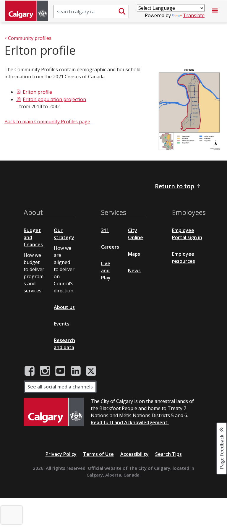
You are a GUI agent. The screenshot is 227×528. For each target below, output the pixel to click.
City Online (135, 234)
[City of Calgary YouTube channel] (60, 371)
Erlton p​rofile (37, 92)
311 (105, 230)
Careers (110, 247)
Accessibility (134, 454)
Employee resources (183, 257)
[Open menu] (215, 11)
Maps (134, 254)
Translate (194, 15)
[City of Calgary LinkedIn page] (76, 371)
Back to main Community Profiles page (47, 121)
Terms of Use (98, 454)
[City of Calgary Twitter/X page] (91, 371)
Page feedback (221, 451)
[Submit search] (122, 11)
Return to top (174, 186)
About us (64, 307)
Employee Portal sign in (187, 234)
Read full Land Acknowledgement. (130, 422)
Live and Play (106, 270)
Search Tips (168, 454)
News (134, 270)
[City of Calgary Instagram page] (45, 371)
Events (61, 323)
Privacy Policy (61, 454)
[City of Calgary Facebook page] (29, 371)
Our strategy (64, 234)
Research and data (64, 344)
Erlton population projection (54, 99)
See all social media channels (60, 386)
